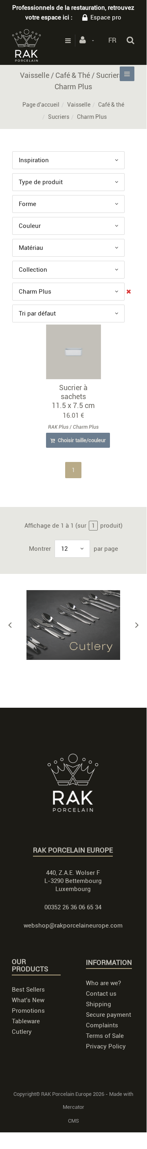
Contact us (101, 993)
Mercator (73, 1107)
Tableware (26, 1021)
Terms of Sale (105, 1035)
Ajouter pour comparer (77, 354)
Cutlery (22, 1031)
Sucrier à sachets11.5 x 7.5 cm (73, 396)
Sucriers (58, 117)
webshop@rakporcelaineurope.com (73, 925)
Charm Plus (86, 427)
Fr (112, 40)
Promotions (28, 1010)
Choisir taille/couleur (81, 440)
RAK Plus (58, 427)
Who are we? (103, 983)
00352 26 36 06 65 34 (72, 907)
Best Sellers (28, 989)
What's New (28, 1000)
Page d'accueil (40, 104)
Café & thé (111, 104)
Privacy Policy (106, 1046)
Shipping (98, 1004)
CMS (73, 1121)
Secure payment (108, 1014)
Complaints (102, 1025)
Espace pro (105, 17)
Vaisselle (78, 104)
